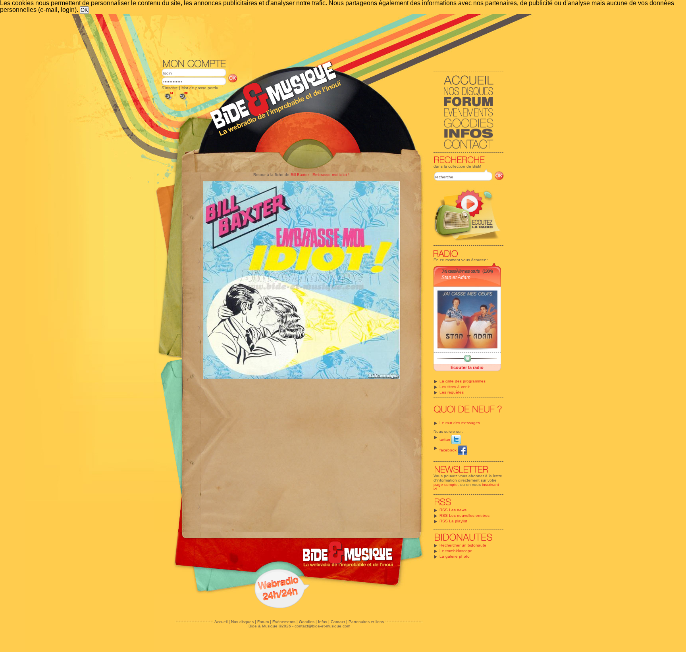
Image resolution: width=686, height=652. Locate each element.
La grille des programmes (462, 381)
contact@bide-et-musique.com (322, 626)
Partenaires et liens (366, 621)
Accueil (220, 621)
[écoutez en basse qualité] (168, 100)
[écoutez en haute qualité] (183, 100)
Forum (263, 621)
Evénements (283, 621)
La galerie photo (454, 556)
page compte (446, 484)
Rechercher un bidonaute (462, 545)
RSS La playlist (453, 521)
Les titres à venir (454, 386)
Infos (322, 621)
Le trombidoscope (455, 551)
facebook (448, 450)
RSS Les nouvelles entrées (464, 515)
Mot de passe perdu (199, 88)
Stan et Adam (455, 277)
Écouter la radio (467, 367)
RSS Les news (452, 510)
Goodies (306, 621)
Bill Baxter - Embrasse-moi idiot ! (320, 174)
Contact (338, 621)
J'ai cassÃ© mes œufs (460, 271)
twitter (445, 439)
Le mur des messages (459, 423)
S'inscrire (170, 88)
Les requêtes (451, 392)
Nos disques (242, 621)
